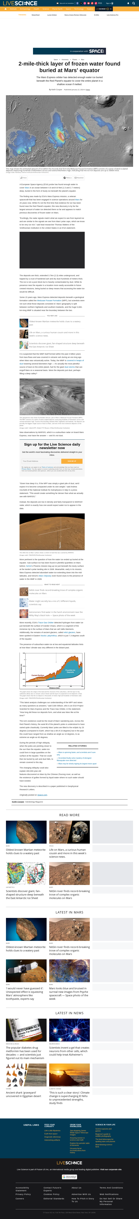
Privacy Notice (26, 469)
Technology (79, 9)
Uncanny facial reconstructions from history (77, 1150)
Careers (20, 1199)
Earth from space (50, 1134)
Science (46, 9)
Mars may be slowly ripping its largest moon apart (77, 764)
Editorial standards (54, 1199)
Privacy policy (23, 1194)
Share (25, 178)
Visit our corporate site (111, 1169)
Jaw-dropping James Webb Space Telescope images (79, 1133)
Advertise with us (81, 1194)
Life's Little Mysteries (52, 1131)
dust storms (70, 367)
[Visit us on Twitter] (81, 3)
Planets (74, 59)
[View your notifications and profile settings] (128, 3)
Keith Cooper (56, 89)
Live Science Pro (112, 15)
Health (36, 9)
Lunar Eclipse (52, 15)
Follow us (69, 178)
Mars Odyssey (45, 576)
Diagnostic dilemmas (52, 1137)
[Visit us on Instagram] (85, 3)
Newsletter (80, 178)
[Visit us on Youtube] (88, 3)
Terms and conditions (111, 1188)
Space (68, 9)
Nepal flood (36, 15)
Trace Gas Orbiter (46, 623)
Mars (82, 59)
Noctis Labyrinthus (49, 636)
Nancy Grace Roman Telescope (75, 15)
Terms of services (48, 467)
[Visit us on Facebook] (77, 3)
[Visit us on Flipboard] (92, 3)
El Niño (96, 15)
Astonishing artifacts (52, 1140)
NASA (28, 566)
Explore (90, 9)
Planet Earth (57, 9)
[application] (52, 250)
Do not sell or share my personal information (111, 1201)
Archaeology (25, 9)
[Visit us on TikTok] (96, 3)
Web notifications (109, 1194)
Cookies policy (52, 1194)
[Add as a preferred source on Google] (69, 1176)
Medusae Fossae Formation (49, 300)
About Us (76, 1188)
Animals (13, 9)
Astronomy (65, 59)
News (88, 90)
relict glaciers (69, 632)
